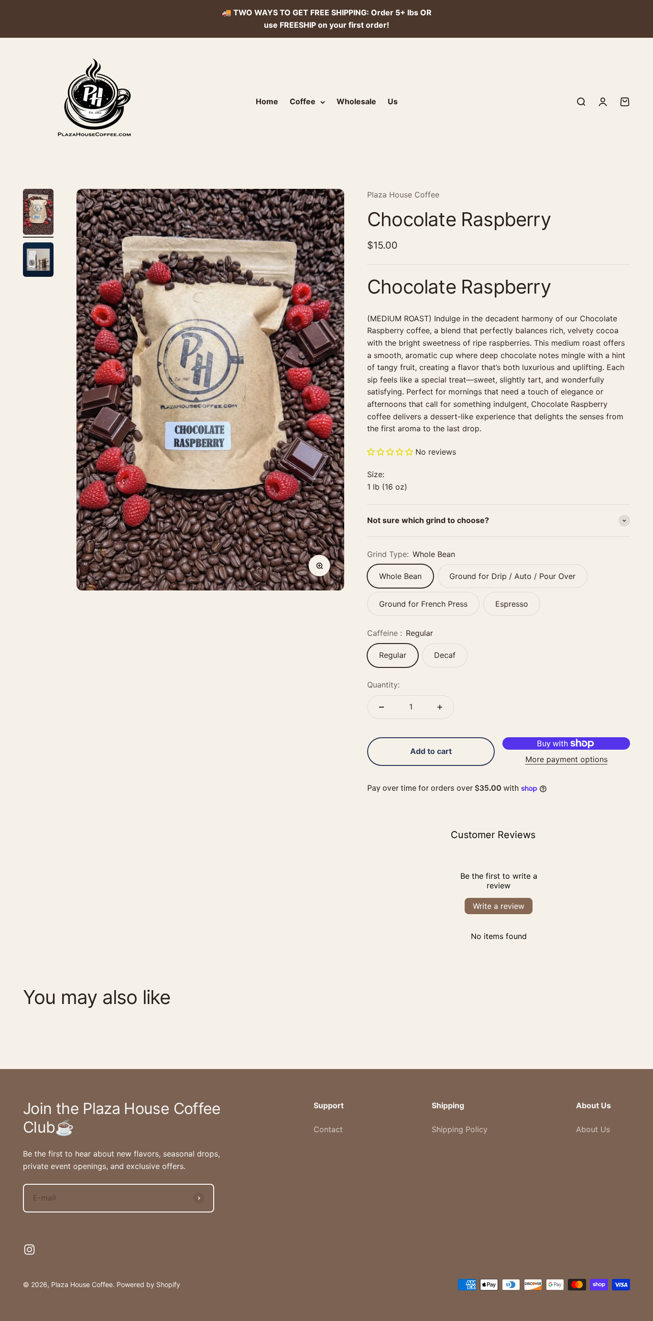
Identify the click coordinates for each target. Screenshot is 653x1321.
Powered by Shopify (148, 1284)
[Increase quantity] (440, 707)
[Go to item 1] (38, 213)
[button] (390, 452)
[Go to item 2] (38, 261)
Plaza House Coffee (403, 194)
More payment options (566, 759)
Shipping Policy (460, 1129)
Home (267, 101)
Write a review (498, 906)
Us (393, 101)
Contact (328, 1129)
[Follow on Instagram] (29, 1249)
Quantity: (383, 684)
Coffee (303, 101)
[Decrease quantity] (381, 707)
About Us (593, 1129)
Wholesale (356, 101)
